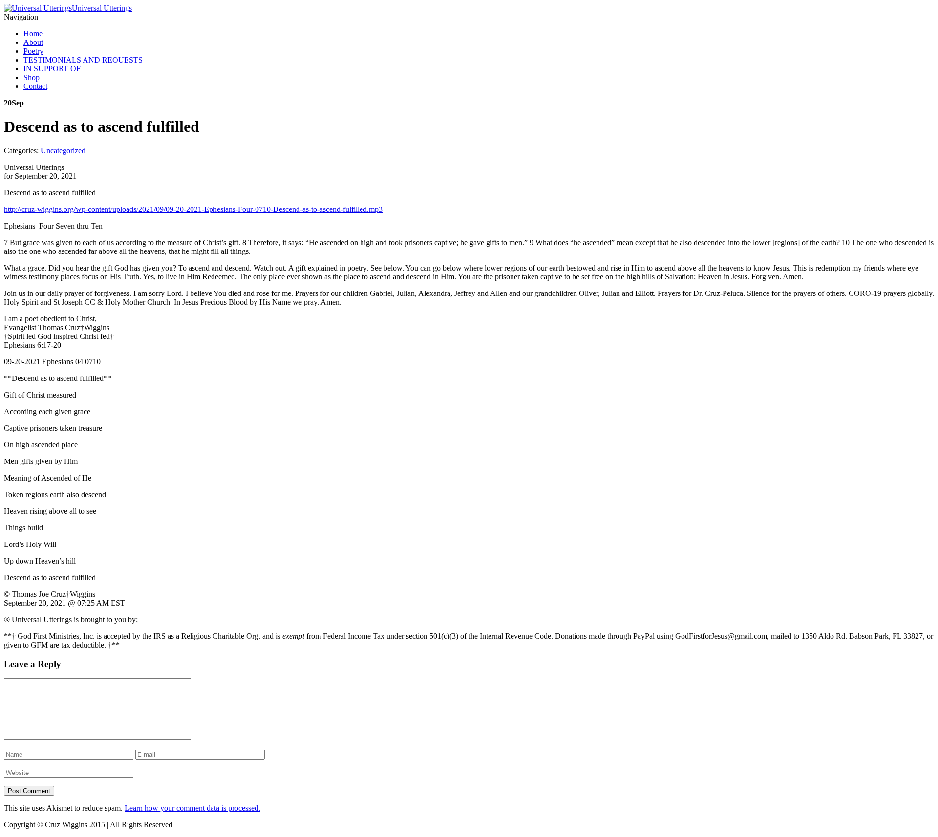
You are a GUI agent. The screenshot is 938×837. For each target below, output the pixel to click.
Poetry (33, 51)
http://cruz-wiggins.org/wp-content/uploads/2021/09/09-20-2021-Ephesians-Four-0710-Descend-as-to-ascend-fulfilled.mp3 (193, 209)
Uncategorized (63, 150)
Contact (35, 86)
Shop (31, 77)
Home (33, 33)
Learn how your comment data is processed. (192, 808)
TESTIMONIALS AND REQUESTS (83, 60)
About (33, 42)
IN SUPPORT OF (52, 68)
